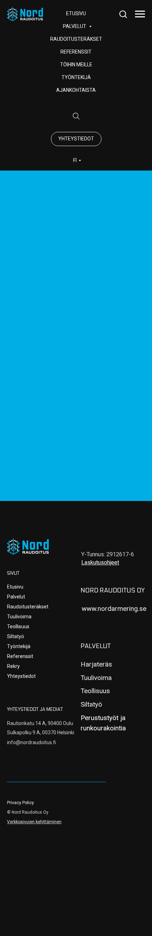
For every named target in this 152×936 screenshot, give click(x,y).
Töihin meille (76, 64)
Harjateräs (96, 664)
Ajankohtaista (76, 90)
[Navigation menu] (140, 14)
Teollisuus (18, 626)
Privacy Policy (20, 802)
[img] (28, 547)
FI (75, 160)
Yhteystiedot (21, 676)
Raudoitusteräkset (76, 39)
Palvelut (16, 597)
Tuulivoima (19, 616)
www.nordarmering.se (114, 609)
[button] (123, 14)
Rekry (13, 666)
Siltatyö (15, 636)
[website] (76, 116)
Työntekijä (76, 77)
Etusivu (15, 587)
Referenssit (76, 52)
